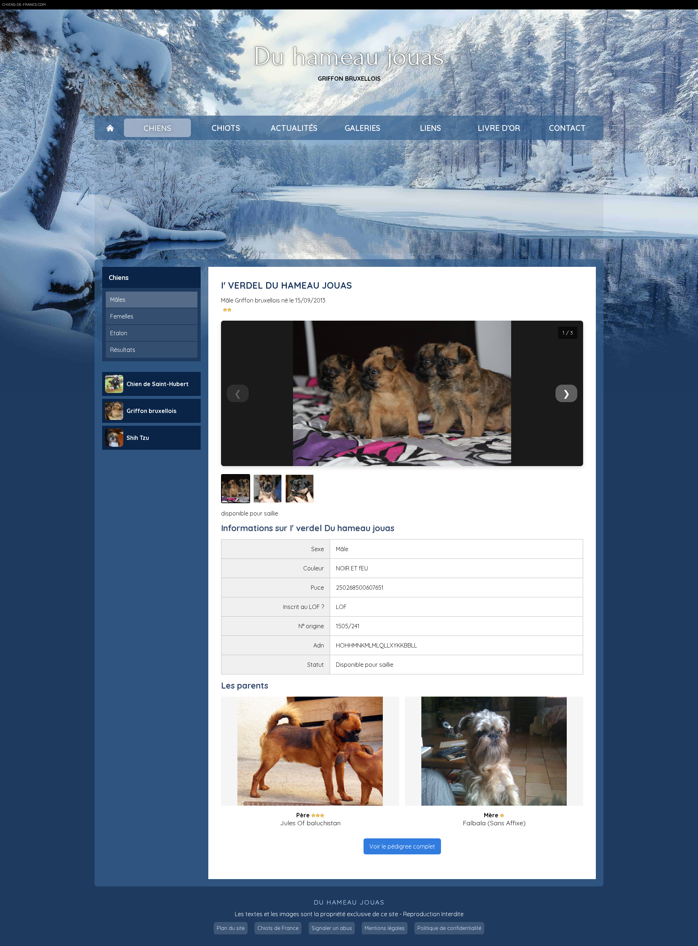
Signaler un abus (332, 928)
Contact (567, 128)
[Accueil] (110, 128)
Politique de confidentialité (449, 928)
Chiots (226, 128)
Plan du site (231, 928)
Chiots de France (277, 928)
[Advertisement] (349, 199)
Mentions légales (385, 928)
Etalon (118, 333)
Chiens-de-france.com (24, 4)
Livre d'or (499, 128)
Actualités (294, 128)
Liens (430, 128)
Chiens (157, 128)
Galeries (362, 128)
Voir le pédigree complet (402, 846)
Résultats (122, 349)
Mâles (117, 299)
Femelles (121, 316)
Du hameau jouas (349, 57)
